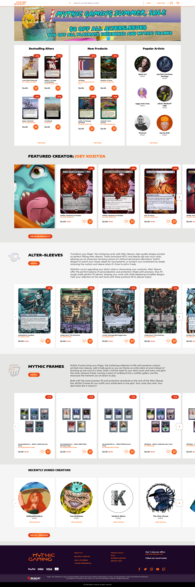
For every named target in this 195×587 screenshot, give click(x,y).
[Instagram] (151, 569)
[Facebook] (139, 569)
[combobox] (84, 3)
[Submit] (69, 3)
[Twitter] (145, 569)
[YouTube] (158, 569)
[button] (179, 197)
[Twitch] (164, 569)
